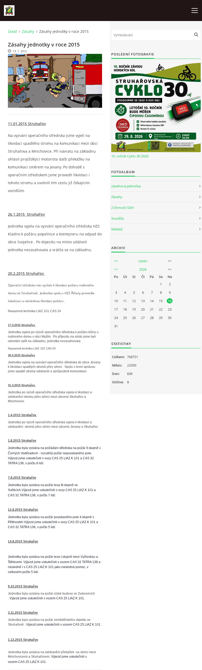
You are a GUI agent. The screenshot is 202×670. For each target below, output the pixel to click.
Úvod (12, 31)
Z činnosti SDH (122, 207)
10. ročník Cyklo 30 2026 (129, 156)
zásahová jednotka (126, 186)
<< (116, 261)
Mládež (117, 229)
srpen (142, 261)
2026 (143, 269)
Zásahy (28, 31)
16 (169, 300)
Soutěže (117, 218)
